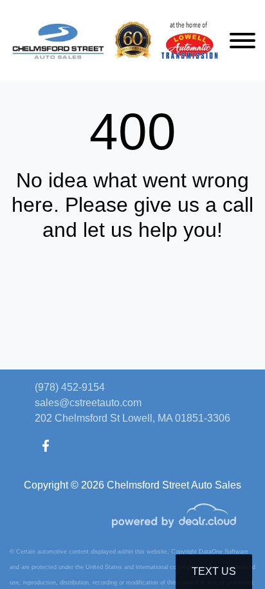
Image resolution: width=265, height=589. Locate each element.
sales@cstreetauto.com (88, 402)
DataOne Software (223, 551)
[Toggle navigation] (242, 40)
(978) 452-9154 (70, 387)
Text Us (214, 571)
